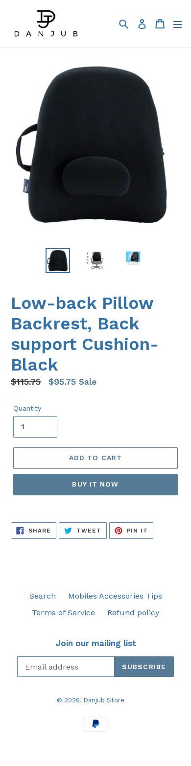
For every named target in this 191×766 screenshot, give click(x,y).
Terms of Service (63, 612)
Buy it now (95, 484)
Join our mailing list (95, 643)
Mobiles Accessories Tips (115, 596)
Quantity (27, 408)
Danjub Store (103, 700)
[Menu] (177, 24)
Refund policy (133, 612)
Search (42, 596)
